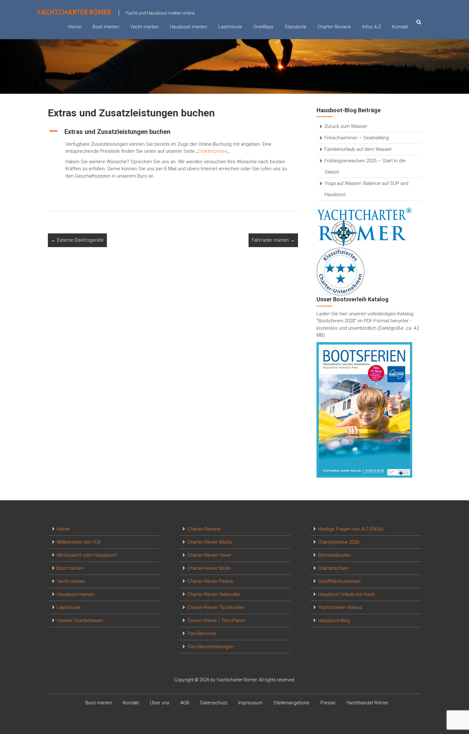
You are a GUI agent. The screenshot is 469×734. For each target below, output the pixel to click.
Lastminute (230, 27)
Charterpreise (212, 151)
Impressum (250, 703)
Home (74, 27)
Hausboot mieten (188, 27)
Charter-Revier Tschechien (215, 607)
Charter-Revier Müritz (209, 542)
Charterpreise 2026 (338, 542)
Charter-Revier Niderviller (213, 594)
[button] (173, 131)
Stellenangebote (291, 703)
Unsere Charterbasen (80, 620)
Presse (328, 703)
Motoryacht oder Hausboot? (87, 555)
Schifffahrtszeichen (339, 581)
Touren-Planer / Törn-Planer (216, 620)
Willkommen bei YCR (79, 542)
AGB (184, 703)
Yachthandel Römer (367, 703)
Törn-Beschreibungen (210, 647)
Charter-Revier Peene (210, 581)
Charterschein (333, 568)
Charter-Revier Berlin (209, 568)
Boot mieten (106, 27)
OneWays (263, 27)
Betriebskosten (334, 555)
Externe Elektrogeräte (77, 240)
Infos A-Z (371, 27)
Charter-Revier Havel (209, 555)
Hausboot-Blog (334, 620)
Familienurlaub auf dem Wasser (358, 149)
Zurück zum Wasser (345, 126)
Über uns (159, 703)
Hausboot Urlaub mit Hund (346, 594)
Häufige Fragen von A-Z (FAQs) (350, 529)
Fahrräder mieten (273, 240)
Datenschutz (213, 703)
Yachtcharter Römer (74, 12)
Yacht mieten (144, 27)
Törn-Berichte (201, 633)
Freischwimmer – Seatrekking (356, 138)
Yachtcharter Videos (340, 607)
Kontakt (400, 27)
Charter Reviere (334, 27)
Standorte (295, 27)
